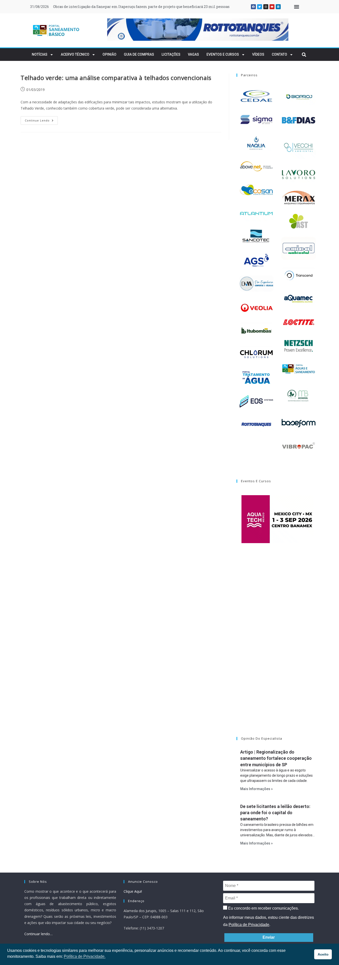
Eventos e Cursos (222, 54)
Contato (279, 54)
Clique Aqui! (133, 891)
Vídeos (258, 54)
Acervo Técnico (75, 54)
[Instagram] (265, 6)
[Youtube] (272, 6)
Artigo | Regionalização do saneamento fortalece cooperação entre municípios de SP (276, 758)
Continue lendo (41, 119)
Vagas (193, 54)
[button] (296, 7)
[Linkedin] (278, 6)
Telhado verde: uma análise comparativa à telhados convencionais (116, 78)
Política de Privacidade (249, 925)
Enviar (269, 937)
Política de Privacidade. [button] (84, 956)
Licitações (171, 54)
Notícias (39, 54)
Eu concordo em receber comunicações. (263, 908)
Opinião (109, 54)
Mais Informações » (256, 789)
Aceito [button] (323, 954)
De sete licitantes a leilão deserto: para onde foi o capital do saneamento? (275, 812)
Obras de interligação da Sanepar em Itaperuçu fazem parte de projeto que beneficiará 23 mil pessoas (141, 6)
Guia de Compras (139, 54)
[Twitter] (259, 6)
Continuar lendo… (38, 933)
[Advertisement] (277, 646)
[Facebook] (253, 6)
